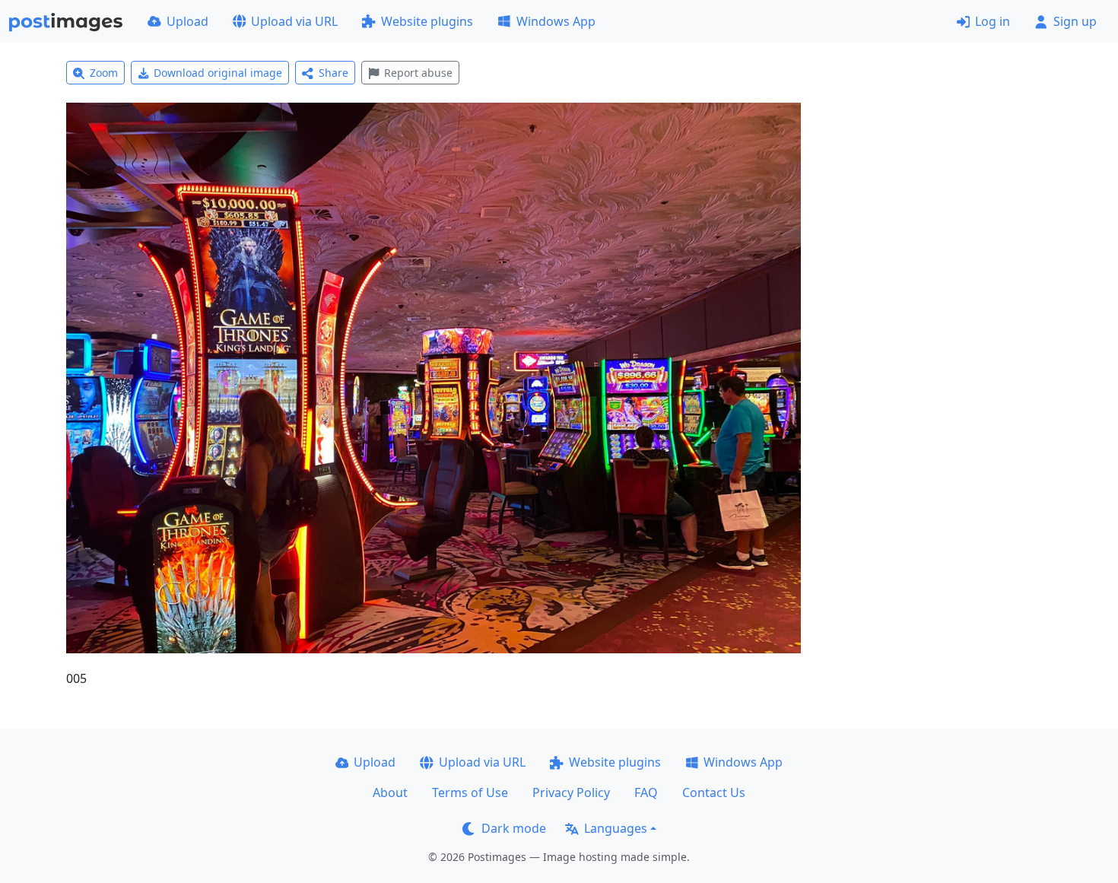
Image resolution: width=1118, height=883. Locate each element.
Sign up (1075, 21)
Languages (615, 828)
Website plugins (427, 21)
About (390, 792)
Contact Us (713, 792)
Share (333, 72)
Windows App (556, 21)
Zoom (104, 72)
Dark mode (513, 828)
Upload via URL (294, 21)
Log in (992, 21)
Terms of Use (470, 792)
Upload (187, 21)
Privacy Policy (571, 792)
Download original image (218, 72)
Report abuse (418, 72)
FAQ (646, 792)
